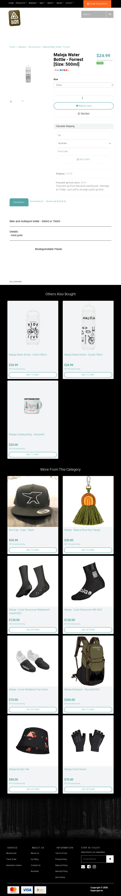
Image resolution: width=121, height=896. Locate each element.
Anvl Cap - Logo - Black (21, 530)
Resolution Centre (14, 865)
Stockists (35, 871)
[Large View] (10, 101)
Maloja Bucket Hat (19, 769)
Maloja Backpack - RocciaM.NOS (82, 689)
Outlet (69, 3)
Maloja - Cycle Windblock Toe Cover (28, 689)
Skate (50, 3)
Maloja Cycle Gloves (75, 769)
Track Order (11, 859)
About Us (35, 853)
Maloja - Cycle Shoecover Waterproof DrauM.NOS (29, 611)
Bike (42, 3)
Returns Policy (61, 865)
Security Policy (61, 871)
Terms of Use (61, 853)
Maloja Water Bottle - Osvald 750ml (83, 355)
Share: (57, 70)
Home (11, 3)
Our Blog (34, 859)
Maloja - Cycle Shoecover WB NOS (83, 610)
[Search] (110, 14)
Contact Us (35, 865)
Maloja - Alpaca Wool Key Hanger (82, 530)
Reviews (50, 201)
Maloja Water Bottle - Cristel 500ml (28, 355)
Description (19, 202)
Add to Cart (84, 106)
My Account (11, 853)
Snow (59, 3)
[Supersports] (14, 17)
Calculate (84, 159)
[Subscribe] (110, 859)
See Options (32, 629)
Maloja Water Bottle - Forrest (56, 47)
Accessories (34, 47)
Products (20, 3)
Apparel (22, 47)
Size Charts (60, 877)
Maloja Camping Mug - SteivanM (26, 434)
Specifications (36, 201)
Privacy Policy (61, 859)
